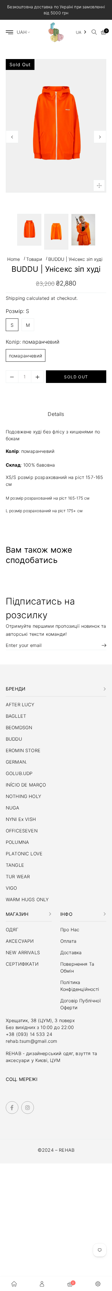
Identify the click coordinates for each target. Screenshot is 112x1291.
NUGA (13, 808)
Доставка (71, 952)
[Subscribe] (102, 645)
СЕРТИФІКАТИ (22, 964)
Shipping (15, 298)
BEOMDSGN (19, 727)
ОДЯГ (12, 929)
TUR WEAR (18, 876)
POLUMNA (17, 842)
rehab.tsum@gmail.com (31, 1041)
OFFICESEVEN (22, 831)
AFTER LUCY (20, 704)
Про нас (69, 929)
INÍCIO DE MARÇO (26, 785)
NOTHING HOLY (23, 796)
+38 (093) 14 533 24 (29, 1034)
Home (13, 259)
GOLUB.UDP (19, 773)
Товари (34, 259)
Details (56, 414)
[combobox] (81, 32)
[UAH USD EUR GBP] (26, 32)
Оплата (68, 941)
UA (78, 32)
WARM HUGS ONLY (27, 899)
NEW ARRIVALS (23, 952)
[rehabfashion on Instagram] (27, 1108)
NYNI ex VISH (21, 819)
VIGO (11, 888)
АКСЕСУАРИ (20, 941)
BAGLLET (16, 716)
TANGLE (15, 865)
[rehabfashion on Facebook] (12, 1108)
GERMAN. (16, 762)
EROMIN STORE (23, 750)
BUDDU (14, 739)
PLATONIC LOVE (24, 853)
